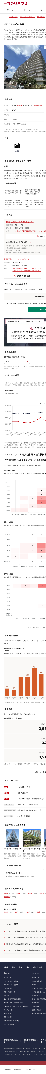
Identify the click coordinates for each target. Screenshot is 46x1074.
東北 (34, 967)
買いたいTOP (8, 977)
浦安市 (30, 894)
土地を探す (7, 995)
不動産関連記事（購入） (12, 1021)
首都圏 (6, 967)
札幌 (27, 967)
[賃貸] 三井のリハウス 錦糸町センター (17, 259)
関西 (13, 967)
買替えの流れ (8, 1017)
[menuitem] (12, 10)
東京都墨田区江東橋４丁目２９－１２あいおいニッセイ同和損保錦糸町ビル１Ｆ (27, 270)
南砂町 (6, 912)
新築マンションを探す (11, 985)
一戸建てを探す (9, 988)
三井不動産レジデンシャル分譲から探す (17, 1006)
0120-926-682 (23, 276)
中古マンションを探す (11, 981)
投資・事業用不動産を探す (12, 999)
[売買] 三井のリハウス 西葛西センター (20, 222)
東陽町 (27, 912)
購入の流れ (7, 1013)
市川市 (6, 894)
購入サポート (8, 1010)
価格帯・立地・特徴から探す (13, 1003)
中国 (40, 967)
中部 (20, 967)
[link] (13, 844)
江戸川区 (20, 106)
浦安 (38, 912)
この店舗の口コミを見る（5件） (17, 242)
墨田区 (41, 894)
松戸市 (18, 894)
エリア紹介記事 (9, 1024)
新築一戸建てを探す (10, 992)
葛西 (16, 912)
